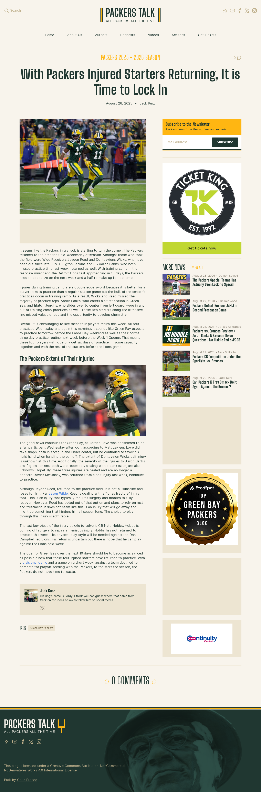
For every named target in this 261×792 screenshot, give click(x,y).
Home (49, 35)
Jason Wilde (58, 493)
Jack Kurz (147, 103)
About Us (74, 35)
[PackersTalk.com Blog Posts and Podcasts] (130, 15)
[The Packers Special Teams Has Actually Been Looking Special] (176, 284)
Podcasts (127, 35)
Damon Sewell (228, 275)
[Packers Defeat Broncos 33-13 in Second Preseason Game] (176, 309)
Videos (153, 35)
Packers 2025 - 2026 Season (130, 58)
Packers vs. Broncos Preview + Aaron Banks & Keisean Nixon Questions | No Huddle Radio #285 (216, 336)
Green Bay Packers (41, 628)
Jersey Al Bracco (229, 327)
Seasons (178, 35)
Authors (101, 35)
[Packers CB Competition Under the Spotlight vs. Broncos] (176, 361)
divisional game (34, 562)
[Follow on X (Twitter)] (42, 608)
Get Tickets (207, 35)
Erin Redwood (227, 301)
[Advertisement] (83, 231)
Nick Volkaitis (227, 352)
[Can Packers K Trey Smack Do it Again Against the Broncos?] (176, 386)
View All (197, 268)
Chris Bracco (27, 780)
